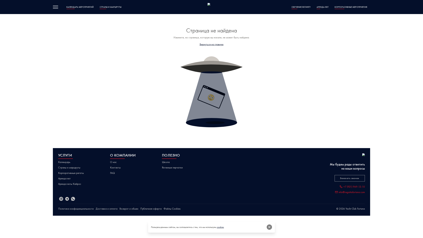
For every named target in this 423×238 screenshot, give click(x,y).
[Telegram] (67, 199)
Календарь (64, 162)
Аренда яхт (64, 178)
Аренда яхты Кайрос (69, 184)
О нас (113, 162)
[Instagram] (61, 199)
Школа (166, 162)
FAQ (112, 173)
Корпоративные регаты (71, 173)
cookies (220, 227)
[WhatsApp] (73, 199)
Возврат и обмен (128, 208)
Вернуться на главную (212, 44)
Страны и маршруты (69, 167)
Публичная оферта (151, 208)
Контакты (115, 167)
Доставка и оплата (106, 208)
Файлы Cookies (172, 208)
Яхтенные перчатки (172, 167)
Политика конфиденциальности (76, 208)
